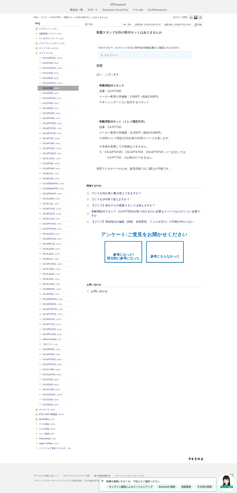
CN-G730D (55, 17)
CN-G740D (51, 73)
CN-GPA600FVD (53, 188)
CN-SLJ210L (52, 158)
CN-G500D (51, 108)
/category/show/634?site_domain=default (36, 43)
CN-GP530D (51, 168)
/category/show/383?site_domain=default (36, 53)
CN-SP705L (51, 294)
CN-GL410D (51, 284)
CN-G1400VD (52, 68)
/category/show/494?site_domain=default (36, 409)
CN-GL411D (51, 234)
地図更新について (50, 33)
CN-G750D (51, 63)
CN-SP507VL (52, 244)
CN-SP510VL (52, 319)
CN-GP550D (51, 349)
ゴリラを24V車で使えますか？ (110, 199)
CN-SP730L (51, 138)
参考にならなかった (165, 256)
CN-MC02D (51, 178)
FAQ (36, 17)
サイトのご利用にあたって (46, 475)
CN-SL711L (51, 204)
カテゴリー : (111, 55)
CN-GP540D (51, 113)
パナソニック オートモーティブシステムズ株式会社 (58, 480)
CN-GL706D (51, 369)
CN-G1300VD (52, 83)
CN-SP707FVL (52, 314)
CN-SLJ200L (52, 269)
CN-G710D (51, 379)
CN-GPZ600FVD (53, 183)
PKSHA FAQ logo (196, 459)
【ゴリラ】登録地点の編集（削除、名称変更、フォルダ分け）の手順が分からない (142, 221)
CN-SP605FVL (52, 304)
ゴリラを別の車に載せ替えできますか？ (116, 193)
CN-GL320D (51, 249)
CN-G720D (51, 399)
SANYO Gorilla (52, 339)
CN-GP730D (51, 143)
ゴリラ (44, 17)
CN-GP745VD (52, 123)
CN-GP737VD (52, 133)
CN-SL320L (51, 254)
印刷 (200, 24)
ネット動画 (46, 434)
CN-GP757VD (52, 364)
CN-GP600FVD (53, 299)
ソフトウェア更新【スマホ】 (55, 448)
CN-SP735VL (52, 148)
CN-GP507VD (52, 239)
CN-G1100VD (52, 374)
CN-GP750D (51, 354)
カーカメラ (47, 409)
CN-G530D (51, 93)
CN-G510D (51, 384)
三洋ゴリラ (50, 344)
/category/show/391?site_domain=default (36, 48)
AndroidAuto (47, 438)
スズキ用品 (47, 429)
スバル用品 (47, 424)
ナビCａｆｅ (48, 29)
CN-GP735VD (52, 153)
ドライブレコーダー (52, 43)
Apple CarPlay (48, 443)
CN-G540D (51, 78)
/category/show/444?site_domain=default (36, 414)
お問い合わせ (99, 291)
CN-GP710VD (52, 334)
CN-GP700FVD (53, 309)
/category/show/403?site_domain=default (36, 419)
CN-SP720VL (52, 214)
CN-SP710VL (52, 324)
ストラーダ (48, 48)
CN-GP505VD (52, 193)
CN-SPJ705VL (52, 264)
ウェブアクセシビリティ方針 (76, 475)
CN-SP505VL (52, 289)
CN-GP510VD (52, 329)
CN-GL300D (51, 274)
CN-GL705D (51, 389)
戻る (91, 24)
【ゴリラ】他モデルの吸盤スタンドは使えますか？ (123, 205)
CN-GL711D (51, 219)
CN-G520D (51, 404)
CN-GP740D (51, 118)
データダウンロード (51, 38)
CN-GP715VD (52, 224)
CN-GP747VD (52, 128)
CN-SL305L (51, 279)
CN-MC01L (51, 259)
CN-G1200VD (52, 394)
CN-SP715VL (52, 209)
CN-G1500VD (52, 58)
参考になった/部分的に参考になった (123, 256)
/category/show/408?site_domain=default (36, 28)
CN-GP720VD (52, 229)
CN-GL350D (51, 198)
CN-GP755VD (52, 359)
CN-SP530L (51, 163)
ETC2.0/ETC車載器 (51, 414)
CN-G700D (51, 103)
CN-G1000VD (52, 98)
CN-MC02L (51, 173)
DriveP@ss (46, 419)
